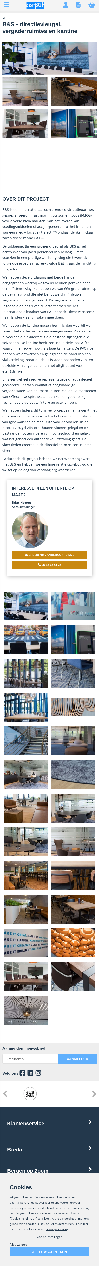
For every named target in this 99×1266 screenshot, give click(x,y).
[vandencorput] (30, 1073)
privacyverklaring (56, 1229)
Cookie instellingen (49, 1237)
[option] (26, 606)
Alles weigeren (19, 1244)
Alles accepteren (49, 1252)
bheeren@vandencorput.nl (51, 555)
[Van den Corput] (35, 8)
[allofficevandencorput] (22, 1073)
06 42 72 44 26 (51, 565)
